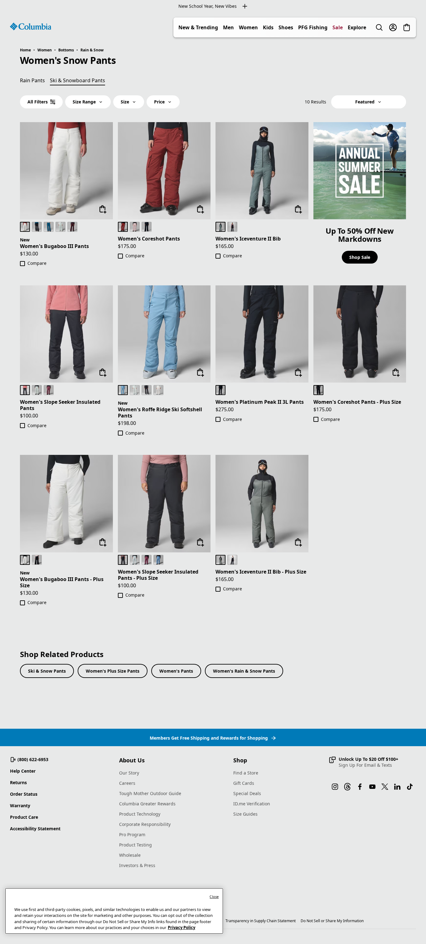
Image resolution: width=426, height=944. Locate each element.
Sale (337, 27)
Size (125, 102)
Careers (127, 783)
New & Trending (198, 27)
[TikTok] (410, 786)
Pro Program (132, 834)
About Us (132, 760)
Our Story (129, 773)
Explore (357, 27)
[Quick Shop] (102, 209)
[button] (363, 762)
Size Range (84, 102)
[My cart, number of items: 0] (407, 27)
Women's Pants (176, 671)
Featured (365, 102)
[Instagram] (335, 786)
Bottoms (66, 50)
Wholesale (130, 855)
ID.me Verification (251, 804)
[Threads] (347, 786)
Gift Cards (243, 783)
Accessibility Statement (35, 829)
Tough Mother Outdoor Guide (150, 793)
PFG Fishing (312, 27)
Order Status (23, 794)
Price (159, 102)
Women (248, 27)
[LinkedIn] (397, 786)
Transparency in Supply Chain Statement (260, 920)
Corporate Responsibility (145, 824)
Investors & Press (137, 865)
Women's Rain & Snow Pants (244, 671)
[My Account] (393, 27)
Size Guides (245, 814)
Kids (268, 27)
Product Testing (135, 845)
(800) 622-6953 (32, 759)
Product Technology (139, 814)
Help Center (23, 771)
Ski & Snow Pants (47, 671)
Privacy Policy (181, 927)
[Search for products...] (379, 27)
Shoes (285, 27)
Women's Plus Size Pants (112, 671)
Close (214, 896)
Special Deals (247, 793)
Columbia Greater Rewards (147, 804)
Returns (18, 782)
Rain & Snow (92, 50)
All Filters (37, 102)
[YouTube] (372, 786)
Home (25, 50)
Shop (240, 760)
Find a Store (245, 773)
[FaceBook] (360, 786)
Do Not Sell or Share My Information (332, 920)
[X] (385, 786)
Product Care (24, 817)
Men (228, 27)
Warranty (20, 805)
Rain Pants (32, 80)
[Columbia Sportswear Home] (30, 26)
